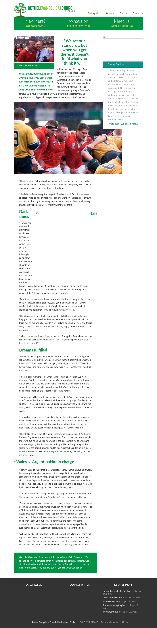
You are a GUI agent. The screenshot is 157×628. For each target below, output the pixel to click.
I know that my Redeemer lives (117, 591)
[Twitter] (79, 595)
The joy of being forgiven (114, 605)
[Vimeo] (90, 595)
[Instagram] (74, 606)
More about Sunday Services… (123, 124)
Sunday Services (116, 64)
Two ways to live (110, 612)
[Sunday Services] (123, 38)
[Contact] (85, 606)
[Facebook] (68, 595)
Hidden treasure (110, 602)
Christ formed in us (112, 598)
